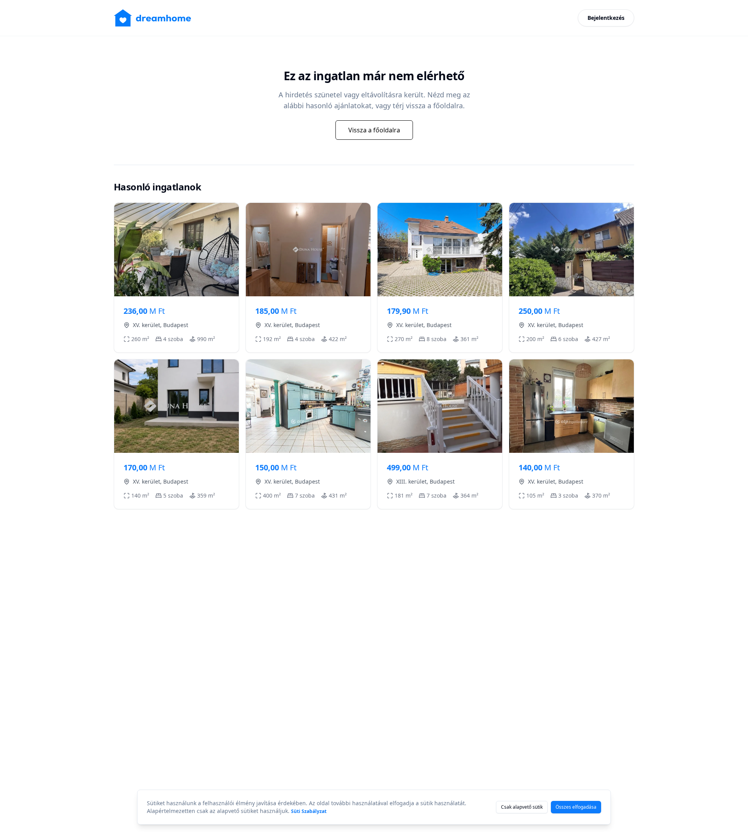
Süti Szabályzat (308, 811)
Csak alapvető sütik (522, 807)
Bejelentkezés (606, 17)
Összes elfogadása (576, 807)
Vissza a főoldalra (374, 130)
